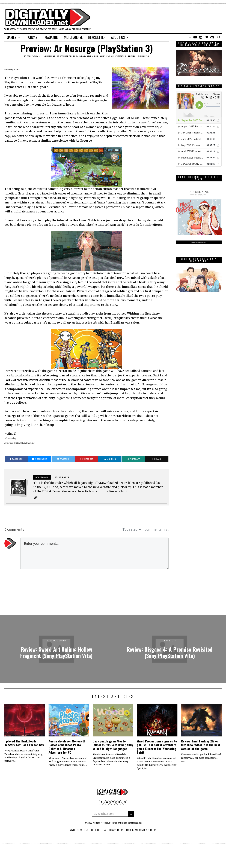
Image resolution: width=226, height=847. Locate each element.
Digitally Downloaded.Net (130, 822)
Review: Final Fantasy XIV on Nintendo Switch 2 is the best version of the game (200, 745)
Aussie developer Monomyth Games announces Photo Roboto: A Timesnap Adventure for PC (67, 746)
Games (11, 37)
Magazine (51, 37)
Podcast (32, 37)
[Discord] (212, 37)
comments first (157, 529)
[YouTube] (195, 37)
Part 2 (8, 380)
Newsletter (96, 37)
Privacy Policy (116, 829)
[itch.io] (200, 37)
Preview (131, 56)
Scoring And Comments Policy (141, 829)
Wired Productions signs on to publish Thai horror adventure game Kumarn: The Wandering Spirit (157, 746)
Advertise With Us (79, 829)
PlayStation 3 (119, 56)
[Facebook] (190, 37)
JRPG (96, 56)
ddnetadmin (32, 56)
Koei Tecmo (105, 56)
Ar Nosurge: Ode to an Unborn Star (74, 56)
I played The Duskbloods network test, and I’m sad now (24, 743)
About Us (118, 37)
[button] (131, 814)
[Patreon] (206, 37)
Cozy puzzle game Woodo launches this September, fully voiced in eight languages (113, 745)
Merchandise (73, 37)
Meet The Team (98, 829)
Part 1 (157, 375)
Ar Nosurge (49, 56)
